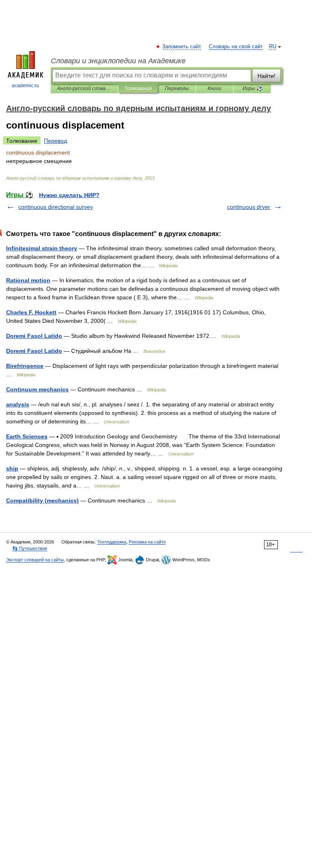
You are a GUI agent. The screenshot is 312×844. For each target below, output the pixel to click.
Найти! (266, 76)
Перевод (55, 140)
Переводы (177, 88)
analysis (17, 404)
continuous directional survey (55, 207)
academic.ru (25, 85)
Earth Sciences (27, 436)
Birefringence (24, 366)
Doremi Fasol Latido (34, 336)
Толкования (138, 88)
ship (12, 468)
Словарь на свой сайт (236, 46)
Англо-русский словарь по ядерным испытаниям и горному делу (84, 88)
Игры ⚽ (252, 88)
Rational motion (28, 280)
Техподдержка (111, 541)
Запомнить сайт (182, 46)
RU (272, 46)
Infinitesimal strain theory (41, 248)
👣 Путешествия (29, 548)
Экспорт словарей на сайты (35, 559)
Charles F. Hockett (31, 312)
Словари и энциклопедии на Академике (118, 61)
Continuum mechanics (37, 389)
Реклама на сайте (147, 541)
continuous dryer (248, 207)
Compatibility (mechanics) (42, 500)
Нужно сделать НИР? (69, 195)
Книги (214, 88)
